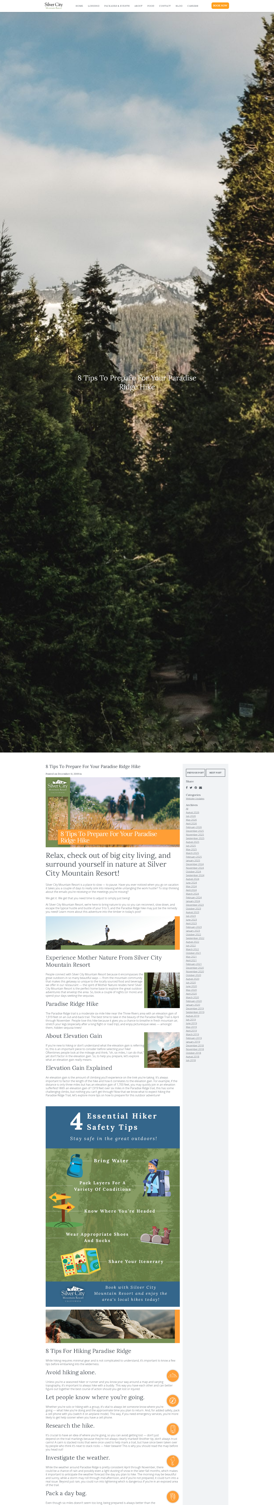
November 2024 (195, 867)
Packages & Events (117, 6)
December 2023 (195, 904)
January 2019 (193, 1041)
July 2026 (191, 816)
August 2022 (192, 941)
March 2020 (192, 997)
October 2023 (193, 908)
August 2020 (192, 978)
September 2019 (195, 1012)
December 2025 (195, 830)
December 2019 (195, 1008)
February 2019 (194, 1038)
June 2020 (191, 986)
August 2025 (192, 842)
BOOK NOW (220, 5)
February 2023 (194, 927)
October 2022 (193, 934)
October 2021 (193, 953)
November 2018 (195, 1049)
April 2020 (191, 993)
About (138, 6)
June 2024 (191, 882)
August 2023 (192, 912)
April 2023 (191, 923)
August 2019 (192, 1015)
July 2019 (191, 1019)
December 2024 (195, 864)
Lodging (93, 6)
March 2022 (192, 949)
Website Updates (195, 798)
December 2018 (195, 1045)
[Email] (200, 787)
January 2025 (193, 860)
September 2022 (195, 938)
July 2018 (191, 1060)
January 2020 (193, 1004)
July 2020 (191, 982)
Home (79, 6)
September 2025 (195, 838)
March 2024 (192, 893)
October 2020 (193, 975)
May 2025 (191, 849)
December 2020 (195, 967)
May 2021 (191, 956)
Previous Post (195, 773)
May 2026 (191, 819)
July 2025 (191, 845)
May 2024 (191, 886)
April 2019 (191, 1030)
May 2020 (191, 990)
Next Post (215, 773)
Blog (179, 6)
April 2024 (191, 890)
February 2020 (194, 1001)
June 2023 (191, 919)
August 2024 (192, 879)
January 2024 (193, 901)
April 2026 (191, 823)
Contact (165, 6)
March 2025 (192, 853)
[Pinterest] (196, 787)
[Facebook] (187, 787)
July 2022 (191, 945)
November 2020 (195, 971)
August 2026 (192, 812)
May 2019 (191, 1027)
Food (150, 6)
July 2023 (191, 916)
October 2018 (193, 1052)
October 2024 (193, 871)
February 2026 (194, 827)
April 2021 (191, 960)
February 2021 (194, 964)
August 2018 (192, 1056)
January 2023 (193, 930)
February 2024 (194, 897)
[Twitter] (191, 787)
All (187, 808)
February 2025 (194, 856)
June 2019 (191, 1023)
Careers (192, 6)
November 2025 (195, 834)
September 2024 (195, 875)
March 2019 (192, 1034)
